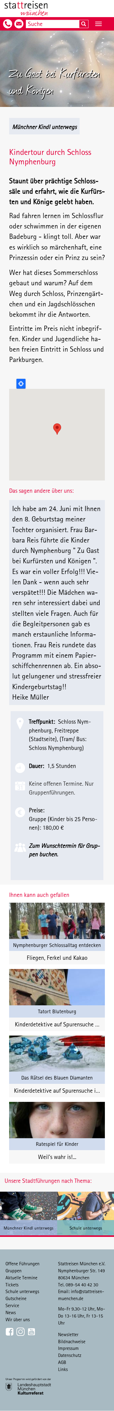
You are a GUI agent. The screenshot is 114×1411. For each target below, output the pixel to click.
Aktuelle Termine (21, 1277)
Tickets (12, 1284)
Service (12, 1305)
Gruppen (13, 1270)
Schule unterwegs (22, 1291)
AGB (62, 1362)
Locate (21, 384)
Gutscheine (15, 1298)
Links (63, 1369)
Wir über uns (17, 1319)
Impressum (68, 1348)
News (10, 1312)
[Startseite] (26, 8)
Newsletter (68, 1334)
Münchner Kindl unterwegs (44, 126)
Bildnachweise (71, 1341)
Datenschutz (69, 1355)
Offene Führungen (22, 1263)
